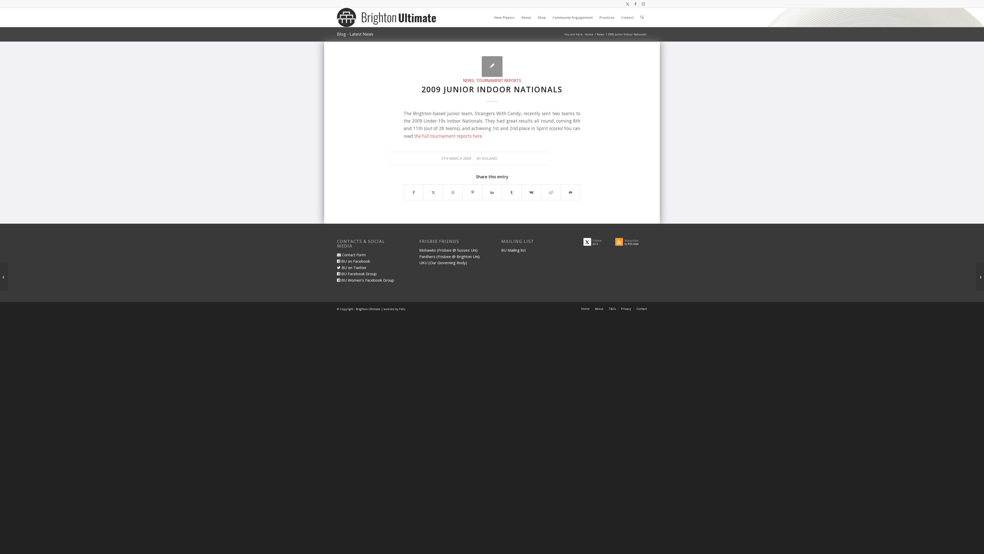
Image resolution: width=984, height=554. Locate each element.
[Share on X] (433, 192)
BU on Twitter (354, 267)
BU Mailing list (513, 250)
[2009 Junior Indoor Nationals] (492, 66)
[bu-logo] (386, 17)
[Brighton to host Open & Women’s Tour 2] (4, 277)
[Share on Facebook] (413, 192)
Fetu (402, 309)
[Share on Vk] (531, 192)
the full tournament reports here (448, 136)
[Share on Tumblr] (511, 192)
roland (489, 158)
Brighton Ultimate (368, 309)
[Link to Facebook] (635, 4)
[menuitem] (504, 17)
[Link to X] (627, 4)
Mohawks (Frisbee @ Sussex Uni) (448, 250)
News (468, 80)
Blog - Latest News (355, 34)
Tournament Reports (498, 80)
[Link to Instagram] (643, 4)
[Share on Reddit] (550, 192)
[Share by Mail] (570, 192)
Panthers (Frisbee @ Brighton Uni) (449, 256)
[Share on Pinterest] (472, 192)
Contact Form (354, 254)
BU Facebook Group (359, 273)
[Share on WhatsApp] (453, 192)
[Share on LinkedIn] (492, 192)
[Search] (642, 17)
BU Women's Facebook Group (367, 280)
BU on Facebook (355, 261)
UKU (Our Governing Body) (443, 262)
